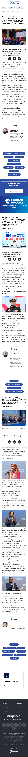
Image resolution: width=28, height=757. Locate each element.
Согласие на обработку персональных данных (14, 744)
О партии (5, 703)
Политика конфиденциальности (14, 740)
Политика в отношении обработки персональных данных (14, 742)
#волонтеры (8, 167)
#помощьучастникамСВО (14, 384)
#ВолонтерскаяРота (14, 164)
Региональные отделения (6, 706)
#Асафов (14, 658)
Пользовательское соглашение (14, 739)
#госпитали (20, 167)
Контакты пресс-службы (7, 710)
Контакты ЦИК (19, 706)
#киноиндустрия (8, 651)
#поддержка (13, 171)
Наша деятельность (12, 7)
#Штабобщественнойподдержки (14, 647)
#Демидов (9, 157)
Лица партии (18, 703)
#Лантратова (7, 654)
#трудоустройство (14, 388)
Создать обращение (14, 191)
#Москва (14, 644)
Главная (3, 7)
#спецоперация (13, 160)
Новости (20, 7)
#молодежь (21, 651)
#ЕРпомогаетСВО (14, 174)
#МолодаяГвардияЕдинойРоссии (14, 153)
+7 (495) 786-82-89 (14, 717)
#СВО (19, 157)
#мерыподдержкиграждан (14, 391)
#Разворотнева (20, 654)
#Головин (14, 381)
